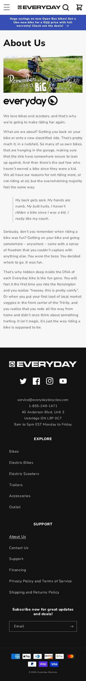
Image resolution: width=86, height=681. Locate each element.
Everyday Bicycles (47, 672)
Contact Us (19, 547)
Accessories (20, 495)
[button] (6, 7)
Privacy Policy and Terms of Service (40, 581)
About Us (17, 536)
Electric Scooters (24, 473)
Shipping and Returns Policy (34, 592)
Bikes (14, 451)
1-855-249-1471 (43, 406)
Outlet (15, 507)
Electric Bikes (21, 462)
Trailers (16, 485)
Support (16, 558)
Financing (17, 570)
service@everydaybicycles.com (43, 399)
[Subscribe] (72, 626)
